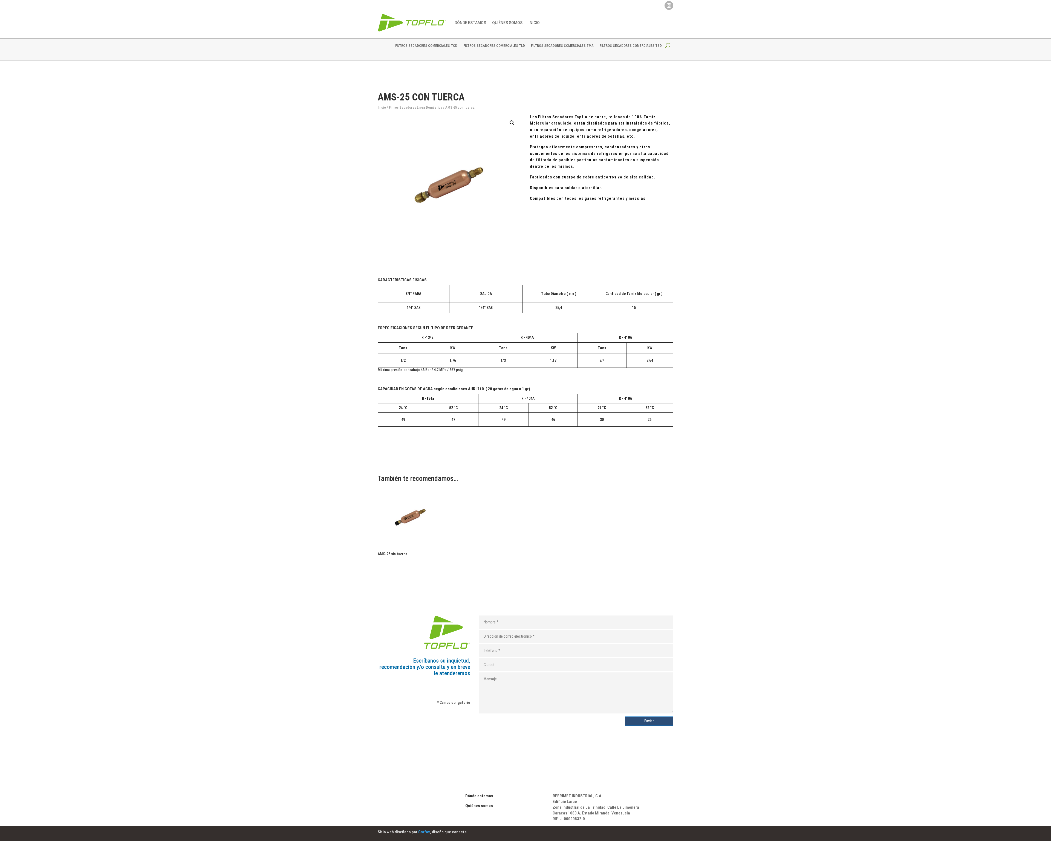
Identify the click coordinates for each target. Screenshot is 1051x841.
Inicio (534, 23)
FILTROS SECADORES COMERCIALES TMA (562, 46)
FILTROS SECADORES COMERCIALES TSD (631, 46)
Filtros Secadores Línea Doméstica (415, 107)
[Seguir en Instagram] (669, 5)
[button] (512, 123)
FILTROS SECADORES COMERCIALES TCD (426, 46)
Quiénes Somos (507, 23)
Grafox (424, 832)
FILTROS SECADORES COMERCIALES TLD (494, 46)
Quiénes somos (479, 805)
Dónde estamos (470, 23)
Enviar (649, 721)
